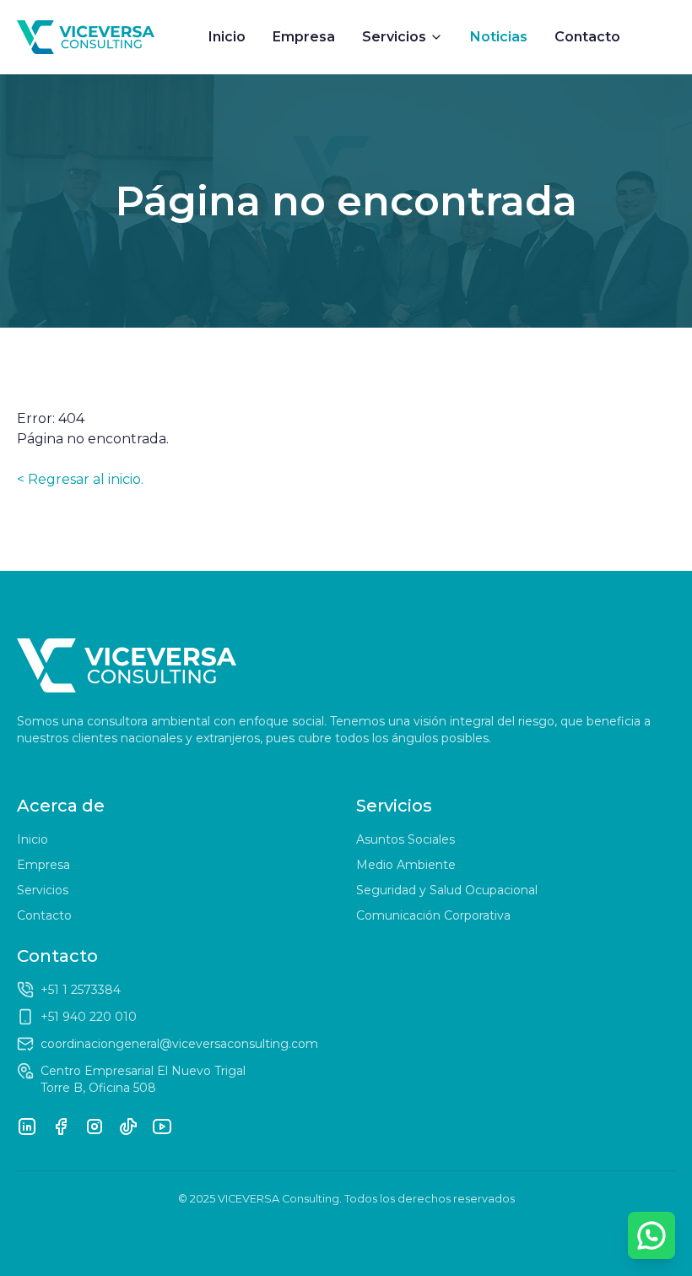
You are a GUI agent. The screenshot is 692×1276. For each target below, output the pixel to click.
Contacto (587, 37)
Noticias (498, 37)
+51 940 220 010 (89, 1016)
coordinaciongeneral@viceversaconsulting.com (179, 1043)
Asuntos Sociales (405, 839)
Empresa (304, 37)
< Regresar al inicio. (80, 479)
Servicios (394, 37)
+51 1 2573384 (81, 989)
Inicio (227, 37)
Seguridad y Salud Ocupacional (447, 890)
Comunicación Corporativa (433, 915)
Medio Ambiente (406, 864)
